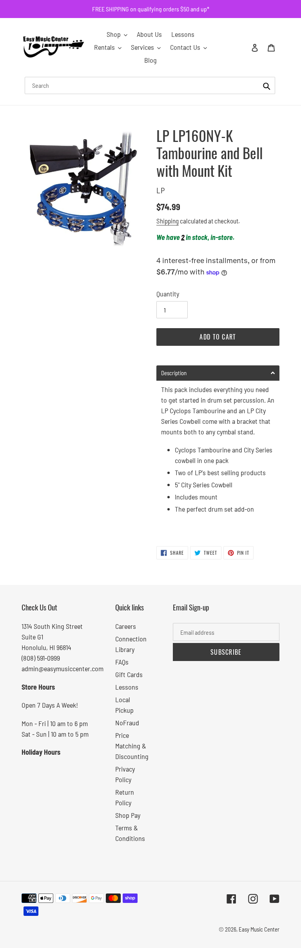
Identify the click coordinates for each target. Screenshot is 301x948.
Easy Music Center (259, 929)
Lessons (126, 687)
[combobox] (150, 85)
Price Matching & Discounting (132, 746)
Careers (125, 626)
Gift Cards (129, 674)
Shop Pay (127, 815)
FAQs (122, 661)
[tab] (217, 373)
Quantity (167, 293)
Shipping (167, 221)
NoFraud (127, 722)
